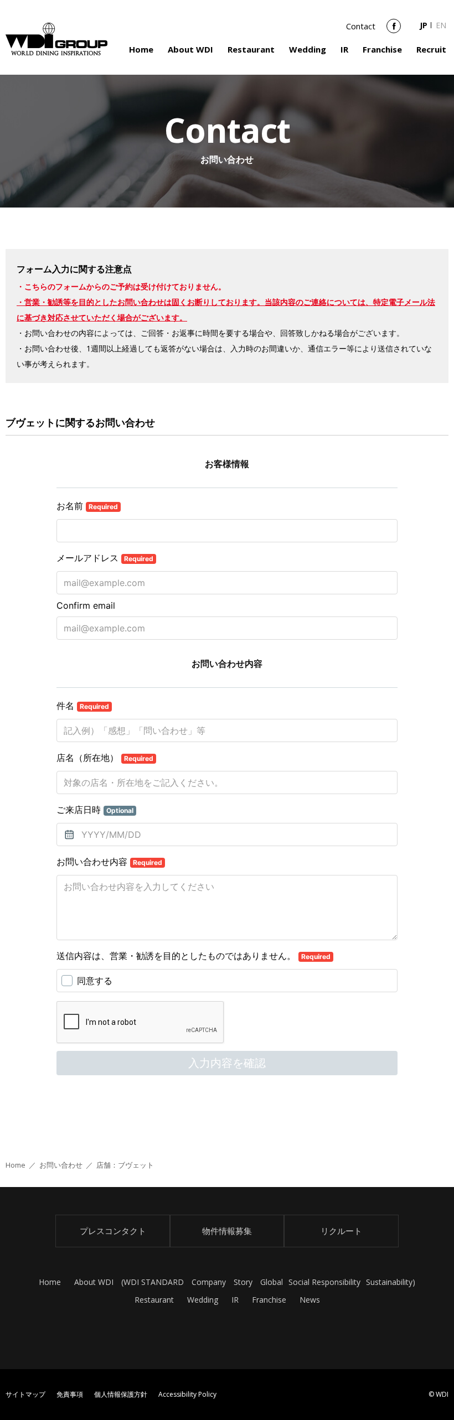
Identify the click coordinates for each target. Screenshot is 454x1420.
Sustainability (389, 1282)
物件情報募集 (227, 1230)
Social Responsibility (324, 1282)
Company (209, 1282)
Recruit (431, 49)
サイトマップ (25, 1394)
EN (441, 25)
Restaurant (251, 49)
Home (141, 49)
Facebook (393, 29)
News (310, 1299)
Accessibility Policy (187, 1394)
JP (423, 25)
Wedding (307, 49)
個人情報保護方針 (120, 1394)
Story (243, 1282)
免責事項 (69, 1394)
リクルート (341, 1230)
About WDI (190, 49)
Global (271, 1282)
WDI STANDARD (153, 1282)
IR (344, 49)
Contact (360, 26)
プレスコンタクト (113, 1230)
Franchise (382, 49)
